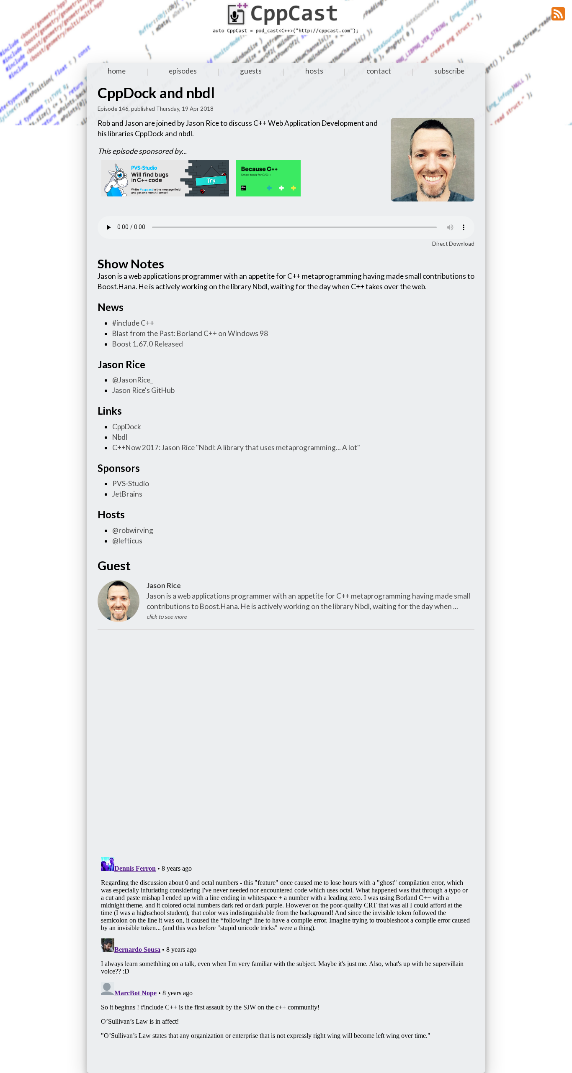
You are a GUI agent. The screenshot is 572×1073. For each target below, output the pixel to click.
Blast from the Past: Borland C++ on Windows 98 (190, 333)
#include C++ (133, 323)
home (117, 70)
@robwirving (132, 530)
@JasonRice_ (132, 379)
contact (378, 70)
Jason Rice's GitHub (143, 390)
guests (251, 70)
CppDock (126, 426)
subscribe (449, 70)
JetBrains (127, 493)
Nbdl (119, 437)
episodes (183, 70)
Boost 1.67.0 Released (147, 343)
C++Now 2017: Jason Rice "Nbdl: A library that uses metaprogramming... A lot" (236, 447)
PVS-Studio (130, 483)
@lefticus (127, 540)
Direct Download (453, 243)
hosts (314, 70)
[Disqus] (286, 741)
